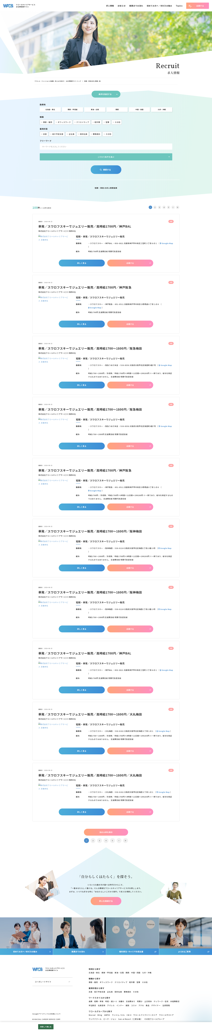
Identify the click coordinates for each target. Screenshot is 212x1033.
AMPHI (107, 1015)
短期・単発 (98, 1001)
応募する (130, 263)
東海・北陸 (95, 109)
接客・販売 (47, 122)
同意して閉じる (46, 1027)
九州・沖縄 (162, 109)
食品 (147, 1005)
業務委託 (96, 134)
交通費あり (130, 1001)
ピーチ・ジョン (109, 1019)
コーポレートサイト (43, 981)
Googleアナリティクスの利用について (46, 1014)
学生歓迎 (92, 1005)
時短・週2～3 (111, 1001)
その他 (117, 122)
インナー (120, 1005)
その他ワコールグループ (154, 1019)
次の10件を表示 (106, 832)
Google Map (167, 243)
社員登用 (101, 1005)
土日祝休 (148, 1001)
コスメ (134, 1005)
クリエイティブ (82, 122)
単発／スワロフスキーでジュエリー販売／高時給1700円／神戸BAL (84, 226)
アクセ (141, 1005)
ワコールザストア (166, 1015)
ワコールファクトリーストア (145, 1015)
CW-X (129, 1015)
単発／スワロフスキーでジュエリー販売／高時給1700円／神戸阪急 (85, 287)
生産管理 (166, 1005)
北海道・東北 (50, 109)
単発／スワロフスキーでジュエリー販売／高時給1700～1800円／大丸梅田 (90, 714)
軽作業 (97, 122)
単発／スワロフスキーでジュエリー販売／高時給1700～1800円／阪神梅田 (90, 531)
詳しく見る (81, 263)
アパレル (110, 1005)
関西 (117, 109)
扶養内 (121, 1001)
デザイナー (155, 1005)
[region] (106, 81)
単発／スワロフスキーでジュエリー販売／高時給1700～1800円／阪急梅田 (90, 348)
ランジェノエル (118, 1015)
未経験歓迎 (174, 1001)
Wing (99, 1015)
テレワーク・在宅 (161, 1001)
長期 (90, 1001)
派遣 (45, 134)
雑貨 (127, 1005)
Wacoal (92, 1015)
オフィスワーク (64, 122)
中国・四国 (139, 109)
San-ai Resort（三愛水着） (130, 1019)
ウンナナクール (95, 1019)
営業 (107, 122)
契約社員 (83, 134)
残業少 (140, 1001)
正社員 (71, 134)
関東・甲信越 (72, 109)
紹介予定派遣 (57, 134)
